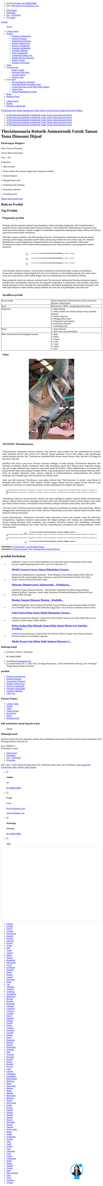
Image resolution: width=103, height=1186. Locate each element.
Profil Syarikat (18, 70)
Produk (9, 34)
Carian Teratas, (30, 767)
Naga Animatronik (19, 53)
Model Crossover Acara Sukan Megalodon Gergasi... (41, 569)
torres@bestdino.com (15, 813)
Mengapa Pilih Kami (20, 72)
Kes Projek (11, 713)
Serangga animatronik (21, 48)
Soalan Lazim (17, 77)
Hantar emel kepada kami (12, 198)
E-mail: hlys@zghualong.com (26, 6)
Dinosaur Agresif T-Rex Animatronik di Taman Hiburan (36, 549)
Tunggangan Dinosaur (21, 41)
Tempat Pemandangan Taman (24, 92)
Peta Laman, (81, 765)
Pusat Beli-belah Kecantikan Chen (26, 84)
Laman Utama (12, 31)
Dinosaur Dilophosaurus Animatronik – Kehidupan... (41, 584)
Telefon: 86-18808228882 (26, 3)
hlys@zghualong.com (22, 661)
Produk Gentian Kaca (21, 43)
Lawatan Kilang (18, 75)
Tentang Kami (12, 711)
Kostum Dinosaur (19, 38)
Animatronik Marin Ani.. (22, 55)
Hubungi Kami (12, 96)
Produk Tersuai (18, 60)
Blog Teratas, (18, 767)
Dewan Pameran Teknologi (23, 82)
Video (9, 65)
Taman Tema (17, 89)
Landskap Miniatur (20, 50)
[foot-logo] (9, 729)
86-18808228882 (13, 788)
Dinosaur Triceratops (21, 63)
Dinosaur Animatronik (21, 36)
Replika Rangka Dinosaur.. (23, 58)
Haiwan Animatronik (21, 46)
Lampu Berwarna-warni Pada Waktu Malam (30, 87)
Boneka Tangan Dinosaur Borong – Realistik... (37, 600)
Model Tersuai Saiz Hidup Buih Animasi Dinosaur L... (41, 641)
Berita (9, 94)
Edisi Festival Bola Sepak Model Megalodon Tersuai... (41, 612)
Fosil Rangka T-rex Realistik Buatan (28, 547)
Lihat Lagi (10, 693)
